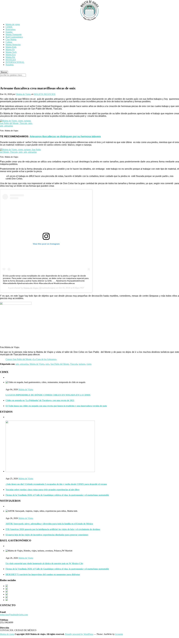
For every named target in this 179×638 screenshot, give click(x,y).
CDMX (9, 27)
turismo (82, 364)
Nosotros (10, 64)
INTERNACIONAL (15, 62)
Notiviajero (11, 29)
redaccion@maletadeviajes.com (14, 614)
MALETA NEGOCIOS (44, 94)
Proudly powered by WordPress (79, 634)
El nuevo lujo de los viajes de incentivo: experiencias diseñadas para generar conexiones (47, 535)
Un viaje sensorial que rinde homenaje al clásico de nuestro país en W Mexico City (44, 563)
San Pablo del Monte (59, 364)
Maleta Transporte (14, 34)
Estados (9, 32)
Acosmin (119, 634)
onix (47, 364)
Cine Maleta (11, 39)
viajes (88, 364)
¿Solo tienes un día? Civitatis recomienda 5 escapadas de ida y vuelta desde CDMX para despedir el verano (56, 484)
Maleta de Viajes (23, 94)
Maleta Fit (10, 49)
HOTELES (11, 59)
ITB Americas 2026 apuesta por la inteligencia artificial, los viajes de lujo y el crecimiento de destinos (53, 529)
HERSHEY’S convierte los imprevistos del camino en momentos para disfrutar (43, 574)
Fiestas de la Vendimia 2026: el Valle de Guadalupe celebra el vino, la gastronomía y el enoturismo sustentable (57, 495)
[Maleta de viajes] (89, 10)
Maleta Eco (11, 54)
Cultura (9, 42)
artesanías (24, 364)
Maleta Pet (10, 57)
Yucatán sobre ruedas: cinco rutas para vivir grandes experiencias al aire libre (42, 489)
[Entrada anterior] (1, 366)
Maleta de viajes (13, 24)
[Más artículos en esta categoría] (6, 377)
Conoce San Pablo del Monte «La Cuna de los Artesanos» (31, 359)
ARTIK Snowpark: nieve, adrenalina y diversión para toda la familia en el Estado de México (49, 524)
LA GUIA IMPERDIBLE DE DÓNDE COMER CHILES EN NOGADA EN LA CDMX (48, 395)
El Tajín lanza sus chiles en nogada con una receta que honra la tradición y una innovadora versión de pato (56, 406)
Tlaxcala (74, 364)
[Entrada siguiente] (3, 366)
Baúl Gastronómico (14, 37)
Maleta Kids (11, 47)
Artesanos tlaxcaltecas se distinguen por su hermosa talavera (65, 136)
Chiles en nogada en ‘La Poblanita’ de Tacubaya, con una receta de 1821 (40, 400)
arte (17, 364)
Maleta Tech (11, 52)
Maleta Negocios (13, 44)
